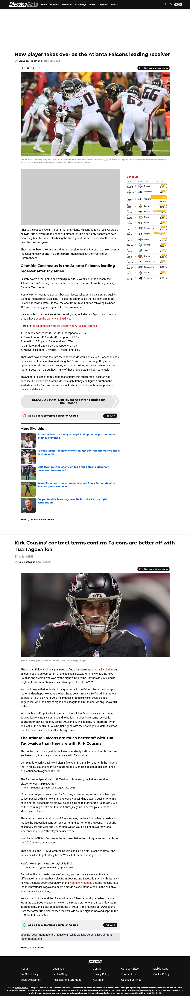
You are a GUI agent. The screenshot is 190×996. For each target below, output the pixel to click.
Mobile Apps (160, 968)
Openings (58, 968)
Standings (80, 4)
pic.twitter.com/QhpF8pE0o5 (55, 863)
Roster (92, 4)
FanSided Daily (29, 974)
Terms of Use (129, 974)
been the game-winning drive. (53, 318)
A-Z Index (98, 979)
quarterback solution (100, 669)
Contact (97, 968)
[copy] (39, 68)
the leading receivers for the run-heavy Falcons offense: (64, 325)
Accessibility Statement (67, 979)
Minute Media (21, 988)
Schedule (67, 4)
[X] (171, 4)
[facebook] (165, 4)
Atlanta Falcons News (42, 519)
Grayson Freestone (30, 60)
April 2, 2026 (68, 787)
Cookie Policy (161, 974)
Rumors (54, 4)
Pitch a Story (60, 974)
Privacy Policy (101, 974)
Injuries (103, 4)
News (44, 4)
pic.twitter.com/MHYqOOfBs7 (38, 783)
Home (24, 519)
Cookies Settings (131, 979)
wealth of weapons (81, 882)
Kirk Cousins (37, 947)
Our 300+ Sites (130, 968)
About (24, 968)
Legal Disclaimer (31, 979)
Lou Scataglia (26, 562)
